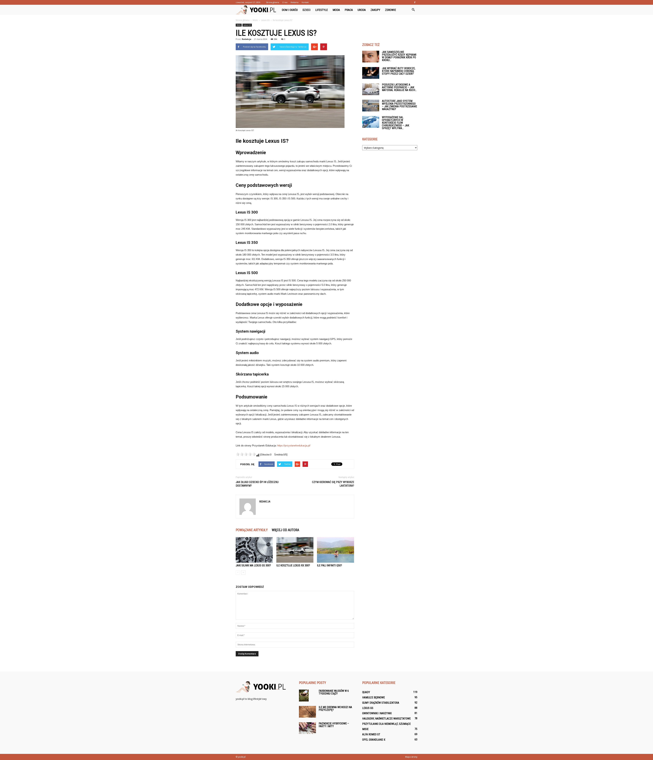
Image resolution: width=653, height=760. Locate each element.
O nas (284, 2)
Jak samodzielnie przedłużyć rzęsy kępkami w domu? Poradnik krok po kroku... (399, 56)
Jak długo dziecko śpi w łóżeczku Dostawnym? (257, 483)
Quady (366, 692)
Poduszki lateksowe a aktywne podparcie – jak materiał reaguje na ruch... (399, 87)
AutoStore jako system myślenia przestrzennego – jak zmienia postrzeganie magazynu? (399, 105)
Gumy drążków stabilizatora (380, 702)
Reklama (294, 2)
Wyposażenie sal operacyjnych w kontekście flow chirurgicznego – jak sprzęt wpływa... (395, 123)
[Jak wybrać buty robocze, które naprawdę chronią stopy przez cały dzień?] (370, 73)
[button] (413, 10)
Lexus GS (247, 25)
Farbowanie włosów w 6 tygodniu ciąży (334, 692)
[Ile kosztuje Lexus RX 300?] (294, 550)
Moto (239, 25)
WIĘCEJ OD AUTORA (285, 530)
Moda (336, 10)
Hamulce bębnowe (373, 697)
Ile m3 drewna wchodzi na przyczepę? (335, 709)
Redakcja (246, 39)
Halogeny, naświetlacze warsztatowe (386, 718)
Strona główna (272, 2)
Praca (349, 10)
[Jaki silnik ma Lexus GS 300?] (254, 550)
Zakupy (375, 10)
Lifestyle (321, 10)
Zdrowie (390, 10)
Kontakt (305, 2)
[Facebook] (414, 2)
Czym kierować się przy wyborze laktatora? (333, 483)
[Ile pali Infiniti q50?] (335, 550)
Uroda (362, 10)
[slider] (246, 454)
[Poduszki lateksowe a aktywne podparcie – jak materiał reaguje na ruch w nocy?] (370, 89)
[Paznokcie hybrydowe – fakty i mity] (307, 728)
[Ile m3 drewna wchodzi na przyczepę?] (307, 712)
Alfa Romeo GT (371, 734)
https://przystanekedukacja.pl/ (293, 445)
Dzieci (307, 10)
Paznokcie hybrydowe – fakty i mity (334, 725)
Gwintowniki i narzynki (377, 713)
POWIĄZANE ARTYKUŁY (252, 530)
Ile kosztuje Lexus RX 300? (293, 565)
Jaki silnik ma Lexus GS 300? (253, 565)
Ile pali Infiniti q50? (329, 565)
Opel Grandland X (373, 739)
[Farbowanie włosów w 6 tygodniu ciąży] (304, 695)
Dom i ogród (290, 10)
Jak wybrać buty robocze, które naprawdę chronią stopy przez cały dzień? (398, 71)
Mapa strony (411, 756)
